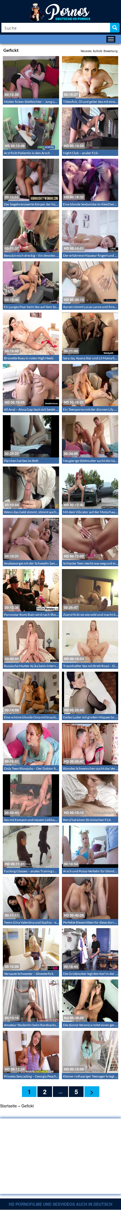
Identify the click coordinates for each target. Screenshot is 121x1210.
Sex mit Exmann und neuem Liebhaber (32, 820)
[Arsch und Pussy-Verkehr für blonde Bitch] (90, 847)
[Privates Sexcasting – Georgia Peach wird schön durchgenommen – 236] (31, 1052)
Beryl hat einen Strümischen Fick (87, 820)
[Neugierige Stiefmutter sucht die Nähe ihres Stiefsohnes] (90, 436)
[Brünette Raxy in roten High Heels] (31, 334)
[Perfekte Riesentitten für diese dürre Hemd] (90, 898)
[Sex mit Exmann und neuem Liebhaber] (31, 795)
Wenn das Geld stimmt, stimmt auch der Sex (36, 512)
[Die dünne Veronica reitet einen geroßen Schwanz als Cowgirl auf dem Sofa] (90, 1000)
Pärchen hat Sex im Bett (21, 461)
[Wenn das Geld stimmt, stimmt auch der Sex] (31, 487)
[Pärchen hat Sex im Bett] (31, 436)
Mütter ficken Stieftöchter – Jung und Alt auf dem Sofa (43, 101)
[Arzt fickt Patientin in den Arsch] (31, 128)
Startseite (8, 1106)
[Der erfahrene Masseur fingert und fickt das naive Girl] (90, 231)
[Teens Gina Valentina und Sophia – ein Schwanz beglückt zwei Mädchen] (31, 898)
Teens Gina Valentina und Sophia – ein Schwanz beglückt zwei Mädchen (56, 922)
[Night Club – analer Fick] (90, 128)
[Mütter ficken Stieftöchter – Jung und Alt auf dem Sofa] (31, 77)
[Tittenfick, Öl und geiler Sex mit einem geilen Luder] (90, 77)
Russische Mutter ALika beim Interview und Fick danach (45, 666)
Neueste (86, 51)
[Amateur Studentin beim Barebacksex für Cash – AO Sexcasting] (31, 1000)
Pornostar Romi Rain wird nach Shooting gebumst (40, 614)
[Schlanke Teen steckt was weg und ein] (90, 539)
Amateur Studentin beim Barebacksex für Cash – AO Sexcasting (50, 1025)
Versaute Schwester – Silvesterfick (28, 974)
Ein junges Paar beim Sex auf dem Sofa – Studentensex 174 (46, 307)
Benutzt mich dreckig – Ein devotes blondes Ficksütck (43, 255)
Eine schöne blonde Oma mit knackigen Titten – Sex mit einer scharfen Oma (59, 717)
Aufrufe (97, 51)
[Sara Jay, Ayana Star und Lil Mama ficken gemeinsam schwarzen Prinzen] (90, 334)
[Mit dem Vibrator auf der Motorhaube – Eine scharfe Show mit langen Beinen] (90, 487)
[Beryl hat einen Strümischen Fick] (90, 795)
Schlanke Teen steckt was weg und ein (90, 563)
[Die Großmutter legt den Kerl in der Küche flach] (90, 949)
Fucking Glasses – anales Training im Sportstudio (39, 871)
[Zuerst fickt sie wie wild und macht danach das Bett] (90, 590)
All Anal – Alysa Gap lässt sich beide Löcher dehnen (41, 409)
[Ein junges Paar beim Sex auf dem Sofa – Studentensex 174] (31, 282)
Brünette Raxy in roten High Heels (28, 358)
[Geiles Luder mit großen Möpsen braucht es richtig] (90, 693)
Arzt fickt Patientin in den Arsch (27, 153)
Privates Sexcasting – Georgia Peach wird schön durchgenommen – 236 (56, 1076)
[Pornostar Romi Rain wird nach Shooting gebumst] (31, 590)
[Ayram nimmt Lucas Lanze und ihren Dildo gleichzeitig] (90, 282)
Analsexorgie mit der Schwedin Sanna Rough (36, 563)
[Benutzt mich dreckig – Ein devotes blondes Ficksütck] (31, 231)
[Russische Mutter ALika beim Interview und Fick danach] (31, 641)
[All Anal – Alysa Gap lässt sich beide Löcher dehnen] (31, 385)
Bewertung (111, 51)
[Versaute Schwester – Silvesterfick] (31, 949)
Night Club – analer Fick (80, 153)
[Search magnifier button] (115, 27)
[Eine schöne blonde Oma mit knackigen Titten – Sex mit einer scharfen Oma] (31, 693)
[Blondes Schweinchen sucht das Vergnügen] (90, 744)
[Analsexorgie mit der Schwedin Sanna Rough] (31, 539)
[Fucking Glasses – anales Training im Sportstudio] (31, 847)
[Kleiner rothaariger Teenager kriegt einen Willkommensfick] (90, 1052)
